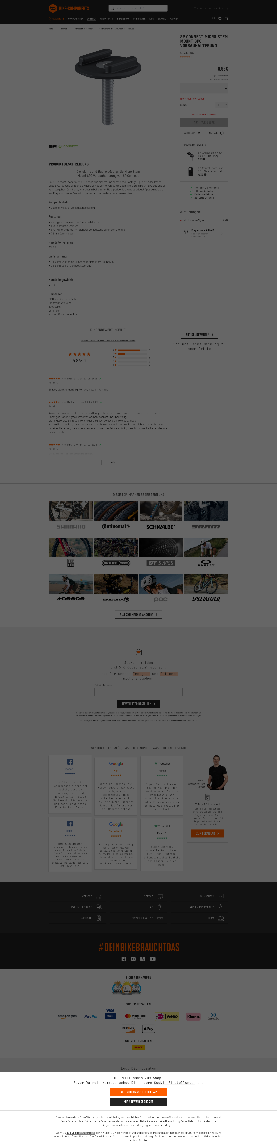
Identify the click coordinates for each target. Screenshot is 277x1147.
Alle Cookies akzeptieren (136, 1092)
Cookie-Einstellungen (174, 1083)
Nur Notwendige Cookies (138, 1101)
